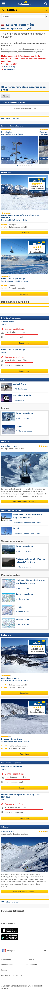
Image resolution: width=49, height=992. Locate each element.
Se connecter (31, 965)
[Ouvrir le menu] (3, 3)
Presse (4, 970)
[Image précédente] (3, 148)
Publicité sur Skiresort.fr (11, 975)
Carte (6, 96)
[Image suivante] (46, 148)
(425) (9, 67)
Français (11, 951)
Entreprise (30, 959)
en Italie (24, 220)
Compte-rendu (24, 343)
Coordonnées (6, 959)
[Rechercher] (45, 3)
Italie (3, 800)
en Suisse (25, 281)
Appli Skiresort (8, 924)
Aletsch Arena (7, 322)
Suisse (3, 324)
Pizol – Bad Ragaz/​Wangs (13, 350)
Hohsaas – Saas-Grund (11, 767)
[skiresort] (24, 3)
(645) (9, 69)
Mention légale (7, 965)
